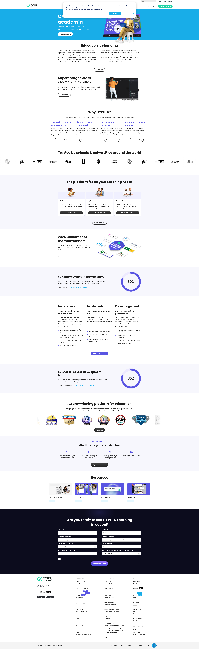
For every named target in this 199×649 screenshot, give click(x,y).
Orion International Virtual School (85, 385)
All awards (99, 430)
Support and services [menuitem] (81, 600)
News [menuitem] (137, 593)
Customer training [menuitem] (109, 586)
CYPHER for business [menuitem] (82, 586)
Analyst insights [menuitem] (137, 618)
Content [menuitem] (81, 595)
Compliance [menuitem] (107, 607)
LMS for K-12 (71, 213)
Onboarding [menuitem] (107, 595)
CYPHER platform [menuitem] (80, 581)
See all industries (99, 222)
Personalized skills (62, 140)
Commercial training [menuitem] (110, 590)
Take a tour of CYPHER (99, 353)
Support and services (99, 465)
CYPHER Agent (64, 94)
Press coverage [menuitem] (137, 623)
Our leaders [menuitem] (136, 586)
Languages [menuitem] (113, 645)
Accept (115, 13)
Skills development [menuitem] (109, 602)
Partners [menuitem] (135, 597)
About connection (112, 140)
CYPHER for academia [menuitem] (82, 588)
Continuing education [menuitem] (110, 621)
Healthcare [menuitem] (79, 616)
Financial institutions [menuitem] (81, 611)
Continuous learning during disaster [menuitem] (114, 625)
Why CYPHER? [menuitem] (137, 581)
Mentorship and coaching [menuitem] (111, 611)
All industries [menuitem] (79, 606)
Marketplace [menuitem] (79, 597)
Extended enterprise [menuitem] (110, 583)
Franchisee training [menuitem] (109, 593)
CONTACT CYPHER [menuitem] (161, 1)
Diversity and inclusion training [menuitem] (112, 614)
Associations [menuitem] (79, 609)
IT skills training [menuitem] (108, 618)
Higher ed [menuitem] (78, 632)
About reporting (137, 140)
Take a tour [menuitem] (82, 590)
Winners (62, 255)
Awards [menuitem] (135, 590)
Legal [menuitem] (121, 645)
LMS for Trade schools (128, 213)
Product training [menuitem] (108, 616)
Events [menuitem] (137, 595)
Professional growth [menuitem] (110, 604)
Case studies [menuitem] (136, 632)
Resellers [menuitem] (136, 600)
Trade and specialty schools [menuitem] (83, 634)
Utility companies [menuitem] (80, 627)
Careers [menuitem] (137, 588)
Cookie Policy (86, 7)
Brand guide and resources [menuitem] (140, 620)
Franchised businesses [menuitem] (82, 613)
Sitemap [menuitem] (140, 645)
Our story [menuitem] (135, 583)
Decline (127, 13)
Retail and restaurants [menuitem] (82, 623)
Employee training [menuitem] (109, 597)
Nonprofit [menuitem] (78, 618)
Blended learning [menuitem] (109, 623)
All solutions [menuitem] (107, 581)
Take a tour (99, 70)
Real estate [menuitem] (79, 620)
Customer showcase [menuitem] (139, 634)
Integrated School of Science (78, 287)
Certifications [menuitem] (108, 637)
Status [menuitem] (147, 645)
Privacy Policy (77, 558)
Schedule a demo (165, 6)
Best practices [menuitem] (137, 630)
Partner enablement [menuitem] (110, 588)
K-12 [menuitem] (77, 630)
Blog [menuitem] (134, 611)
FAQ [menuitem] (134, 613)
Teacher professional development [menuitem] (114, 628)
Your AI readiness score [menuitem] (82, 583)
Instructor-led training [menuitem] (110, 632)
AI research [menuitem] (136, 616)
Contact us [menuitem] (136, 602)
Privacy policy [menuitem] (130, 645)
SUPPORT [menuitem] (170, 1)
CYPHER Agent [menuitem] (82, 593)
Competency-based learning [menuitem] (112, 635)
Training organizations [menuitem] (82, 625)
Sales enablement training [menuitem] (111, 609)
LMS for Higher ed (99, 213)
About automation (87, 140)
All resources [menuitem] (137, 609)
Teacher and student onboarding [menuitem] (113, 630)
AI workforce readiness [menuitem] (110, 600)
